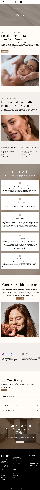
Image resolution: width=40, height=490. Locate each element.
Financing (15, 475)
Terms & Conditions (17, 488)
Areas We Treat (4, 481)
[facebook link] (2, 466)
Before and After (17, 473)
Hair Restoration (32, 458)
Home (13, 8)
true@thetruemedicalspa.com (20, 460)
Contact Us (15, 477)
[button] (1, 358)
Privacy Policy (11, 488)
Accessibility (24, 488)
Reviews (15, 471)
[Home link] (20, 2)
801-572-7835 (16, 463)
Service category (5, 477)
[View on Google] (3, 354)
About (2, 473)
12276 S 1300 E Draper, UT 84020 (17, 458)
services (19, 8)
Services (3, 475)
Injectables (31, 460)
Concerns (3, 479)
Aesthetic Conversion (35, 488)
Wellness (31, 461)
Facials (26, 8)
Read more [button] (4, 362)
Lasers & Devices (33, 465)
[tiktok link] (7, 466)
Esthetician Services (33, 463)
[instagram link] (5, 466)
